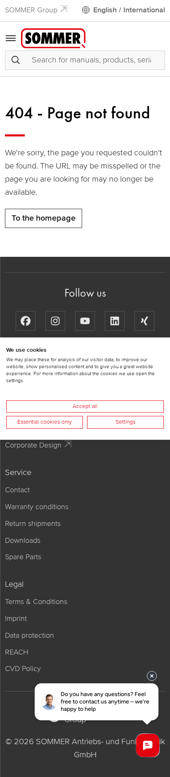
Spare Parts (23, 556)
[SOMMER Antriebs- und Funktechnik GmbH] (53, 37)
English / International (129, 9)
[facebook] (25, 321)
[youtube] (85, 321)
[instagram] (55, 321)
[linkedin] (115, 321)
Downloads (22, 540)
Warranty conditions (36, 506)
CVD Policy (23, 668)
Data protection (29, 635)
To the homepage (44, 218)
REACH (16, 652)
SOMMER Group (31, 9)
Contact (17, 489)
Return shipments (33, 523)
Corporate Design (33, 445)
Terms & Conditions (36, 601)
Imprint (16, 618)
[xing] (144, 321)
